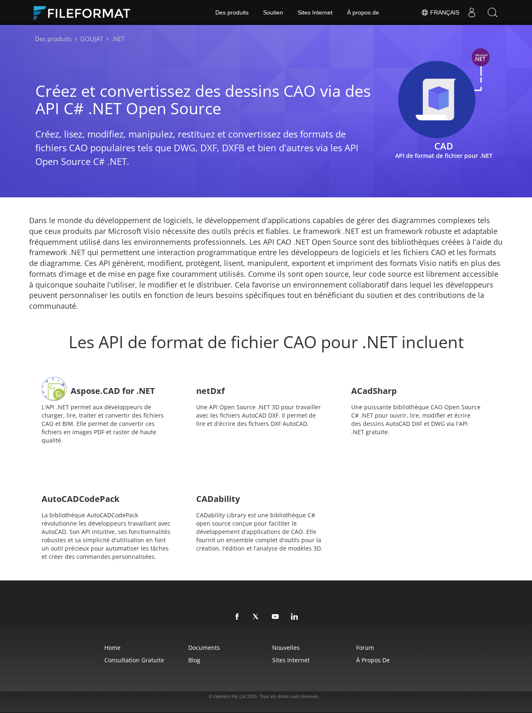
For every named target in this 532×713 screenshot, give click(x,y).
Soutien (273, 12)
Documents (204, 648)
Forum (365, 648)
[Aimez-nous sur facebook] (237, 617)
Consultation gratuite (134, 660)
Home (112, 648)
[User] (471, 12)
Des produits (232, 12)
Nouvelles (286, 648)
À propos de (363, 12)
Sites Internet (315, 12)
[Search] (492, 12)
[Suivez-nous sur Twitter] (256, 617)
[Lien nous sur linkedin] (294, 617)
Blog (194, 660)
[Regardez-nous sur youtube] (275, 617)
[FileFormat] (85, 12)
